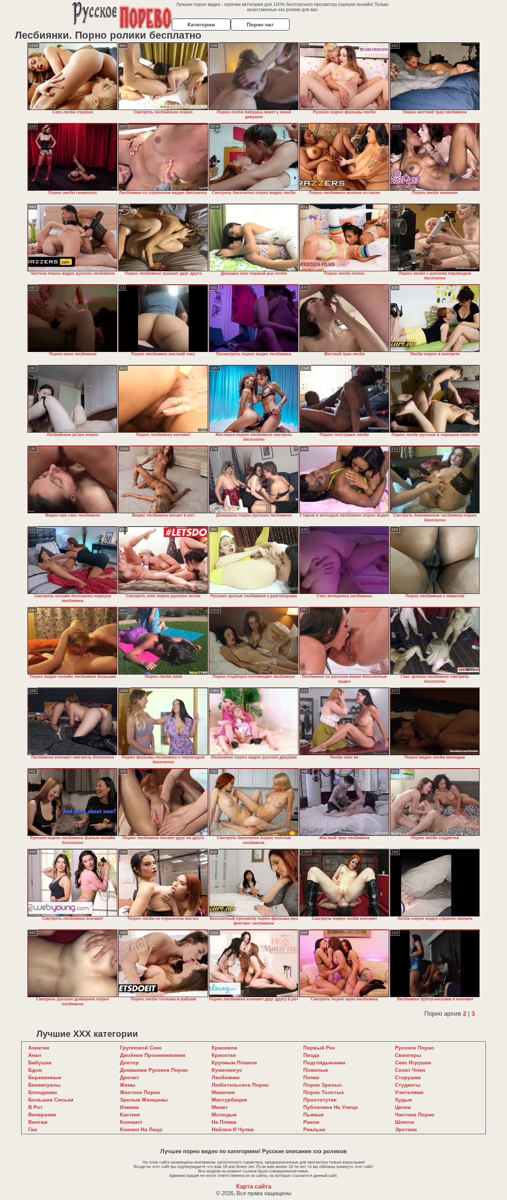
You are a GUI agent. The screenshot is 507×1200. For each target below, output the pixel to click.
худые (403, 1100)
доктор (129, 1062)
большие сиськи (50, 1100)
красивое (224, 1048)
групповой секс (141, 1048)
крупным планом (234, 1062)
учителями (409, 1092)
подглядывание (324, 1062)
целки (403, 1107)
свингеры (408, 1055)
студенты (408, 1085)
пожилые (315, 1070)
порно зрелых (322, 1085)
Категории (201, 25)
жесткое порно (140, 1092)
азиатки (38, 1048)
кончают (131, 1122)
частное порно (415, 1114)
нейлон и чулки (233, 1129)
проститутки (320, 1100)
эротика (406, 1129)
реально (314, 1129)
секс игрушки (413, 1062)
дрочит (129, 1077)
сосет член (410, 1070)
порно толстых (323, 1092)
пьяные (313, 1114)
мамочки (223, 1092)
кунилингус (227, 1070)
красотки (224, 1055)
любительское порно (240, 1085)
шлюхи (404, 1122)
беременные (44, 1077)
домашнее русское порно (154, 1070)
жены (127, 1085)
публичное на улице (330, 1107)
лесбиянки (226, 1077)
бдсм (35, 1070)
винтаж (38, 1122)
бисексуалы (44, 1085)
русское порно (414, 1048)
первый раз (319, 1048)
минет (220, 1107)
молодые (224, 1114)
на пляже (224, 1122)
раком (311, 1122)
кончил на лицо (141, 1129)
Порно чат (260, 25)
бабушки (40, 1062)
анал (34, 1055)
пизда (311, 1055)
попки (311, 1077)
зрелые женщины (144, 1100)
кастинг (130, 1114)
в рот (35, 1107)
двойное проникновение (153, 1055)
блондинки (42, 1092)
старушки (408, 1077)
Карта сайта (253, 1186)
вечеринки (42, 1114)
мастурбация (229, 1100)
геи (32, 1129)
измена (129, 1107)
